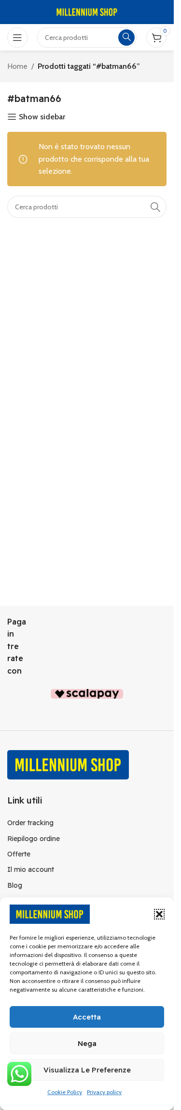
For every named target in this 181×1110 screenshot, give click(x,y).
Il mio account (30, 869)
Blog (14, 885)
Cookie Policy (64, 1092)
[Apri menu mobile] (17, 37)
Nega (87, 1043)
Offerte (18, 854)
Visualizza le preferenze (87, 1069)
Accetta (87, 1016)
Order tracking (30, 822)
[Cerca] (155, 207)
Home (17, 66)
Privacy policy (104, 1092)
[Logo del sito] (87, 11)
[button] (159, 914)
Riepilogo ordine (33, 838)
